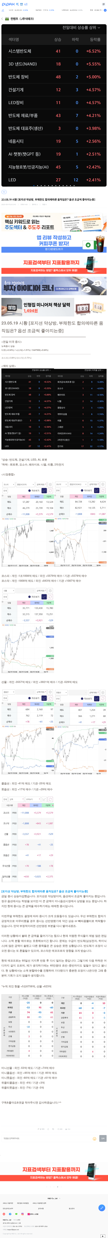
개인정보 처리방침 (23, 1203)
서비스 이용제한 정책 (39, 1203)
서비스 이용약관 (8, 1203)
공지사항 (41, 1209)
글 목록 (42, 1129)
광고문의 (72, 1209)
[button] (33, 185)
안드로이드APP (8, 1209)
